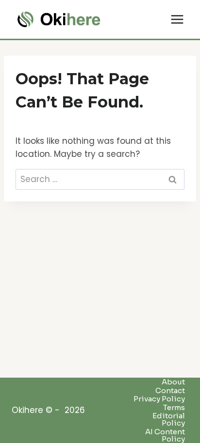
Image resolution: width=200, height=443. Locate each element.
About (173, 382)
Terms (174, 407)
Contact (170, 390)
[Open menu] (177, 19)
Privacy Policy (159, 399)
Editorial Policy (168, 420)
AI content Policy (165, 435)
